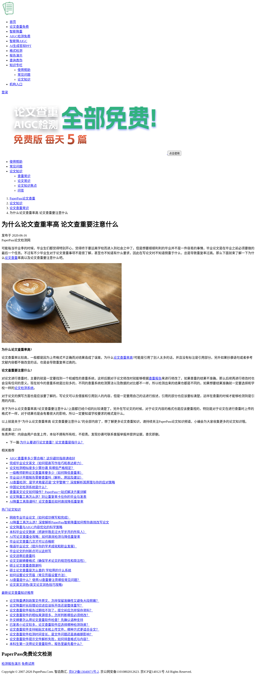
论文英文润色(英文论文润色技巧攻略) (36, 584)
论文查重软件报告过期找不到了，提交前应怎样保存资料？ (51, 610)
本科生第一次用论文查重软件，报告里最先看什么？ (46, 644)
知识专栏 (16, 65)
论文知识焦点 (27, 185)
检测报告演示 (11, 663)
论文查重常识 (19, 208)
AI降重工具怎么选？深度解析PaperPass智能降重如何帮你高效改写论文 (59, 522)
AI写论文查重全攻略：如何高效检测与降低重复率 (45, 536)
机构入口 (16, 84)
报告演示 (16, 55)
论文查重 (19, 26)
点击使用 (174, 153)
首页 (13, 22)
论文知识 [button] (16, 171)
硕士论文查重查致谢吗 (26, 565)
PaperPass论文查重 (22, 198)
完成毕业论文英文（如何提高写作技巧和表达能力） (46, 463)
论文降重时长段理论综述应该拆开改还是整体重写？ (46, 605)
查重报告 (155, 378)
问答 (21, 190)
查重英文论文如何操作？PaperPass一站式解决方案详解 (48, 492)
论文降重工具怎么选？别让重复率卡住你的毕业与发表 (48, 496)
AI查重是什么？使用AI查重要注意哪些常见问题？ (45, 580)
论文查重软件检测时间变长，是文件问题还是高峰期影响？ (51, 634)
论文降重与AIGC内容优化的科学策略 (36, 527)
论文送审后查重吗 (22, 556)
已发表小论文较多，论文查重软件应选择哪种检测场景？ (50, 624)
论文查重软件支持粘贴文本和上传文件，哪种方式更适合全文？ (54, 629)
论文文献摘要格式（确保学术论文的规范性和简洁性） (48, 560)
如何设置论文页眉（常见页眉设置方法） (38, 575)
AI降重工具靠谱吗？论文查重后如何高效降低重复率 (46, 501)
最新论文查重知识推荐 (18, 592)
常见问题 (24, 74)
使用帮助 (24, 70)
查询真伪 (16, 60)
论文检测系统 (24, 388)
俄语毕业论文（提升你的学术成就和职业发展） (43, 546)
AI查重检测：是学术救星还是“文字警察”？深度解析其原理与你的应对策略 (62, 482)
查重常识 (24, 176)
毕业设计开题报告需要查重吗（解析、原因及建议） (46, 477)
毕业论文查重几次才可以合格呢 (32, 541)
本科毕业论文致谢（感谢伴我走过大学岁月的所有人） (48, 532)
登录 (5, 92)
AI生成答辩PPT (20, 46)
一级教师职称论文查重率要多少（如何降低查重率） (46, 472)
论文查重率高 (123, 357)
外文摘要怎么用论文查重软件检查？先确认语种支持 (46, 620)
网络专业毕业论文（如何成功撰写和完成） (40, 517)
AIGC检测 (20, 36)
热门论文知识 (11, 509)
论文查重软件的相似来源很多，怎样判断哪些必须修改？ (50, 615)
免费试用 (28, 663)
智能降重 (16, 31)
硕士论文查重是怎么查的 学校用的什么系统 (40, 570)
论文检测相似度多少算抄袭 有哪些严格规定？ (42, 468)
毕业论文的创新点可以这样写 (30, 551)
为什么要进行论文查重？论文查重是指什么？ (52, 442)
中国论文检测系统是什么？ (29, 487)
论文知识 (24, 79)
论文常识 (24, 181)
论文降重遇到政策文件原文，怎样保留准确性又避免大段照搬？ (54, 600)
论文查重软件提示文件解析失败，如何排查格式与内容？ (50, 639)
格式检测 (16, 50)
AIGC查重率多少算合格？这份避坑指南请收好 (42, 458)
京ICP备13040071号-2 (84, 671)
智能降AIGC (18, 41)
